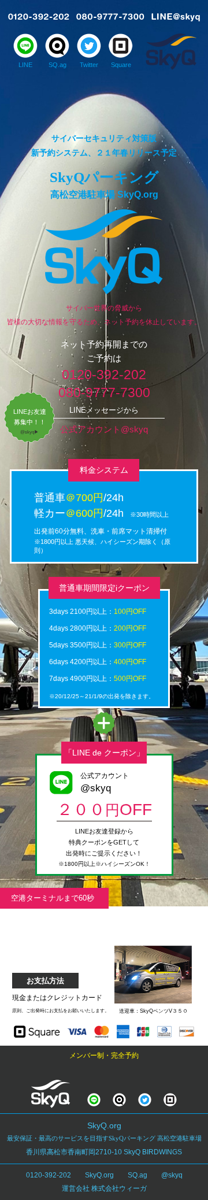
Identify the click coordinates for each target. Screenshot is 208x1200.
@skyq (172, 1175)
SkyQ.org (99, 1175)
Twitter (89, 64)
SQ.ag (57, 64)
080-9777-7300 (104, 392)
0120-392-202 (104, 374)
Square (121, 64)
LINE (25, 64)
